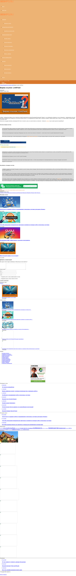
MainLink (31, 136)
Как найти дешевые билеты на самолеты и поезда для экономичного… (15, 329)
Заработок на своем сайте (8, 85)
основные (30, 428)
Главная (1, 85)
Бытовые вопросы (7, 72)
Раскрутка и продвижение (9, 50)
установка (21, 429)
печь (44, 428)
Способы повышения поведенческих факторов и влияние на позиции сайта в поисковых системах (24, 224)
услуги (18, 429)
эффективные (26, 429)
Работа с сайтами (7, 53)
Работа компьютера (6, 57)
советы (14, 429)
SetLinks (35, 136)
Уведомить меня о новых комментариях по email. (10, 276)
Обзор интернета (7, 69)
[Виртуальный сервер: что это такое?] (8, 253)
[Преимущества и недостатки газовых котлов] (8, 488)
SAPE (28, 136)
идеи (18, 428)
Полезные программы (8, 46)
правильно (46, 428)
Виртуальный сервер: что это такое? (9, 255)
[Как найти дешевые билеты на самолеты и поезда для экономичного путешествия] (7, 328)
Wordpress (59, 178)
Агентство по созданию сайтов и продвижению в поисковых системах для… (16, 309)
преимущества (53, 428)
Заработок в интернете (7, 27)
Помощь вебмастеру (7, 34)
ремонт (7, 429)
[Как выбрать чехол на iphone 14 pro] (8, 511)
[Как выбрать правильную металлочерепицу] (9, 442)
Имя (1, 271)
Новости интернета (8, 65)
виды (4, 428)
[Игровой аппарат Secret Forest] (8, 453)
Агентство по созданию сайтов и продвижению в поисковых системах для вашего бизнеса (22, 209)
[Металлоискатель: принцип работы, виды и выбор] (8, 476)
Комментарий (3, 269)
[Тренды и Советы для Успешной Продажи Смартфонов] (7, 338)
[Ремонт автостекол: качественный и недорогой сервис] (8, 545)
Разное (3, 61)
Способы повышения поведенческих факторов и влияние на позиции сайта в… (17, 319)
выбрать (13, 428)
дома (17, 428)
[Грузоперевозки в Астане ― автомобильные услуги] (9, 499)
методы (26, 428)
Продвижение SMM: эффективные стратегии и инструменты (15, 240)
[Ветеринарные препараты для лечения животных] (8, 557)
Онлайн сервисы (7, 38)
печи (43, 428)
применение (62, 428)
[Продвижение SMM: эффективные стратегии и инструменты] (10, 238)
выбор (8, 428)
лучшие (22, 428)
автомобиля (1, 428)
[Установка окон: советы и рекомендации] (8, 534)
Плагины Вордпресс (8, 42)
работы (70, 428)
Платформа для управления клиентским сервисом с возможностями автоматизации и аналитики (20, 348)
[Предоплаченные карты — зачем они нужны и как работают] (9, 522)
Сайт (1, 274)
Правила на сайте (7, 23)
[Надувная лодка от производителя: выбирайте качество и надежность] (7, 465)
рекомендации (2, 429)
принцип (67, 428)
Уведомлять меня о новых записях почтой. (9, 278)
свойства (10, 429)
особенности (37, 428)
